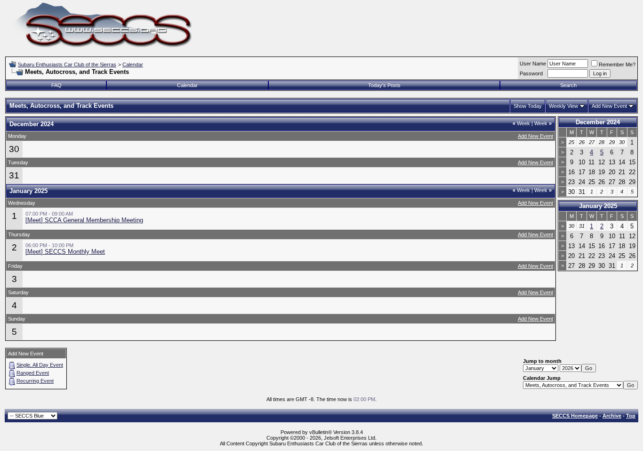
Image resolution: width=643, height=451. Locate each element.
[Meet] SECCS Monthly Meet (65, 251)
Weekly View (563, 106)
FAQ (56, 85)
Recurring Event (35, 381)
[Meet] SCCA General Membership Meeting (84, 220)
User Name (533, 63)
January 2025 (598, 205)
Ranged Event (32, 373)
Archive (612, 416)
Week (521, 123)
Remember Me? (617, 64)
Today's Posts (384, 85)
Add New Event (609, 106)
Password (531, 73)
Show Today (528, 106)
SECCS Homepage (575, 416)
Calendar (132, 64)
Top (630, 416)
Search (568, 85)
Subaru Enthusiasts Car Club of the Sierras (67, 64)
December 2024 (598, 122)
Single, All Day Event (39, 365)
